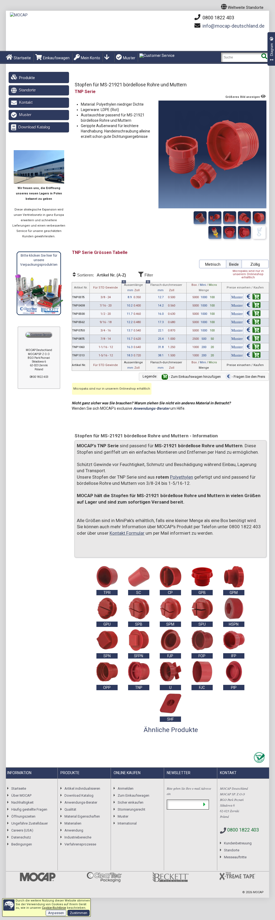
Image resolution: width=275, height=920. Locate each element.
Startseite (22, 58)
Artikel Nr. (81, 287)
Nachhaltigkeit (22, 802)
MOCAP (258, 892)
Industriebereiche (77, 837)
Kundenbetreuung (238, 843)
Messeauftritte (235, 857)
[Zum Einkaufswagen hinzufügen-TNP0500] (253, 314)
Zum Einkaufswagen (133, 795)
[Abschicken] (204, 804)
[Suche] (264, 57)
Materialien (72, 823)
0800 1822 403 (217, 17)
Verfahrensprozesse (80, 844)
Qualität (70, 809)
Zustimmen (78, 913)
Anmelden (125, 788)
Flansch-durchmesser (164, 287)
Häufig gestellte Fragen (29, 809)
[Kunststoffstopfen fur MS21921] (244, 217)
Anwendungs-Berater (151, 408)
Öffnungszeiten (23, 816)
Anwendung (73, 830)
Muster (129, 58)
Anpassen (56, 913)
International (127, 823)
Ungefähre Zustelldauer (29, 823)
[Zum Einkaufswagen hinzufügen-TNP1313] (253, 355)
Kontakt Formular (127, 533)
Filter (148, 275)
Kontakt (25, 102)
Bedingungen (21, 844)
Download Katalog (34, 127)
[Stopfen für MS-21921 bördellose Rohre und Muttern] (200, 217)
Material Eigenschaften (82, 816)
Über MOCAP (21, 795)
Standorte (27, 90)
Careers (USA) (22, 830)
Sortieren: (101, 275)
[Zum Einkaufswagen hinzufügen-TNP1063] (253, 347)
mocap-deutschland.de (233, 26)
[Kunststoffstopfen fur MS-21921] (214, 217)
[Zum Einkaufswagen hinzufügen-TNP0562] (253, 322)
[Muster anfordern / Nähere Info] (237, 297)
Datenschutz (21, 837)
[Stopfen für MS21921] (229, 217)
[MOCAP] (19, 15)
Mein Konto (90, 58)
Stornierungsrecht (131, 809)
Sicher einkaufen (130, 802)
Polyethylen (181, 477)
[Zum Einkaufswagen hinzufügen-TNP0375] (253, 297)
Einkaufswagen (56, 58)
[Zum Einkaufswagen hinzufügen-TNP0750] (253, 330)
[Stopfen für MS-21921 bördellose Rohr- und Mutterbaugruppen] (259, 232)
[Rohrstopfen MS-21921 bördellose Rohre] (259, 217)
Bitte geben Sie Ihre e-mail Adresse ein (189, 791)
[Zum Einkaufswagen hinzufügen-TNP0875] (253, 339)
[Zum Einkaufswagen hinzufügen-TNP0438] (253, 306)
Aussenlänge (133, 287)
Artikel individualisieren (82, 788)
